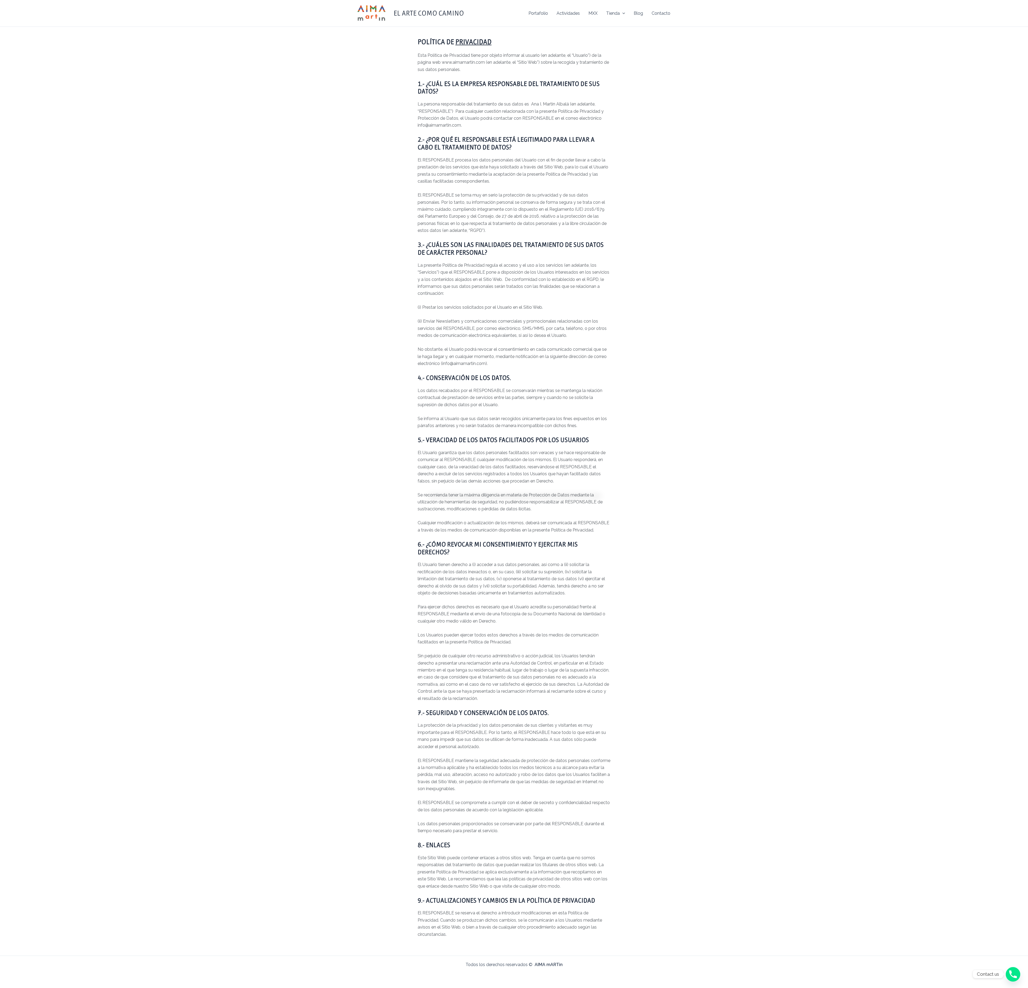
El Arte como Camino (429, 13)
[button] (622, 13)
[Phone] (1013, 974)
